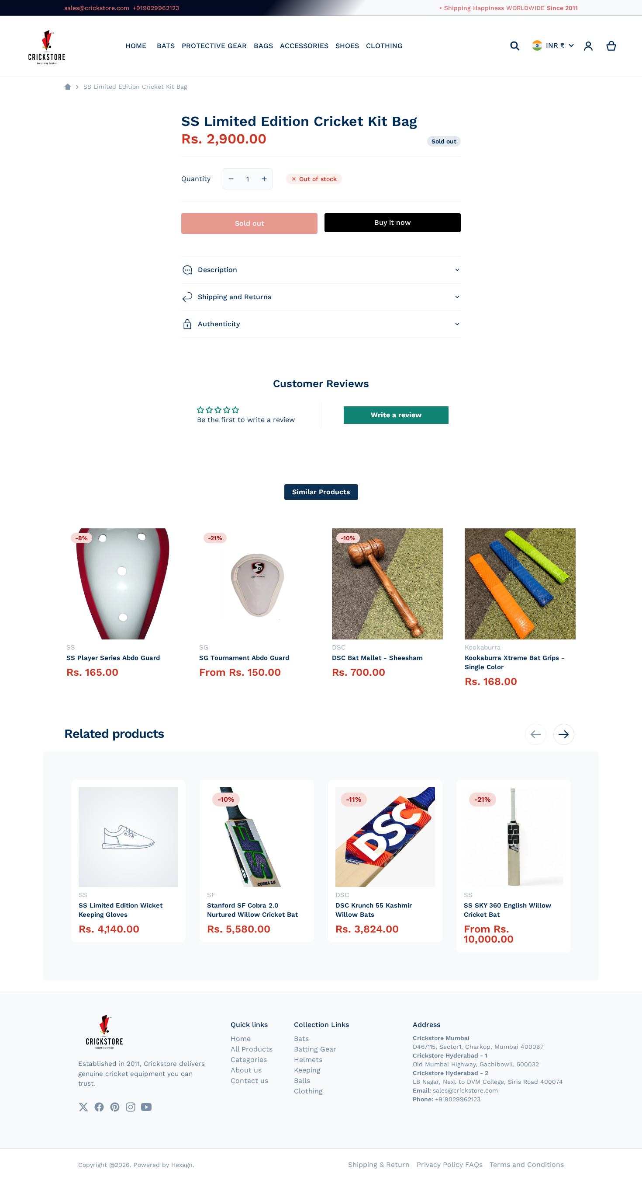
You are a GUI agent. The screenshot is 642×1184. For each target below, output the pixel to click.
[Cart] (611, 46)
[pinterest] (115, 1107)
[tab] (321, 492)
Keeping (307, 1070)
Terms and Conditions (527, 1164)
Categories (249, 1059)
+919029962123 (156, 7)
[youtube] (146, 1107)
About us (246, 1070)
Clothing (308, 1091)
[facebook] (99, 1107)
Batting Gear (315, 1049)
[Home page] (67, 87)
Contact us (249, 1080)
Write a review (396, 415)
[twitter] (83, 1107)
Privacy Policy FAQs (450, 1164)
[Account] (588, 46)
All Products (252, 1049)
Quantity (196, 179)
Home (241, 1038)
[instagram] (130, 1107)
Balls (302, 1080)
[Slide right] (563, 734)
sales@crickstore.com (96, 7)
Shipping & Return (379, 1164)
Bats (301, 1038)
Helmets (308, 1059)
